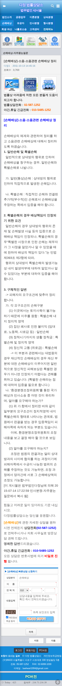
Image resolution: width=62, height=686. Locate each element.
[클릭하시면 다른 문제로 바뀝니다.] (11, 612)
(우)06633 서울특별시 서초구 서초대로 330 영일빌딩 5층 (31, 660)
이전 (36, 640)
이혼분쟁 (34, 17)
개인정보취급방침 (52, 656)
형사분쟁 (48, 23)
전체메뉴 (48, 29)
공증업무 (20, 17)
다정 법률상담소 (31, 5)
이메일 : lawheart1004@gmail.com (31, 668)
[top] (57, 682)
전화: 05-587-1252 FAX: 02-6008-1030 (31, 664)
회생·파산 (7, 29)
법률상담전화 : (22, 105)
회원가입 (30, 650)
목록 (31, 632)
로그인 (18, 650)
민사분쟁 (34, 23)
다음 (53, 640)
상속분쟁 (48, 17)
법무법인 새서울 (31, 10)
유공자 (20, 23)
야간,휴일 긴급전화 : (27, 110)
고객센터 (34, 29)
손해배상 (7, 23)
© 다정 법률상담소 (31, 656)
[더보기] (58, 23)
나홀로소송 (21, 29)
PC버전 (43, 650)
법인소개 (7, 17)
